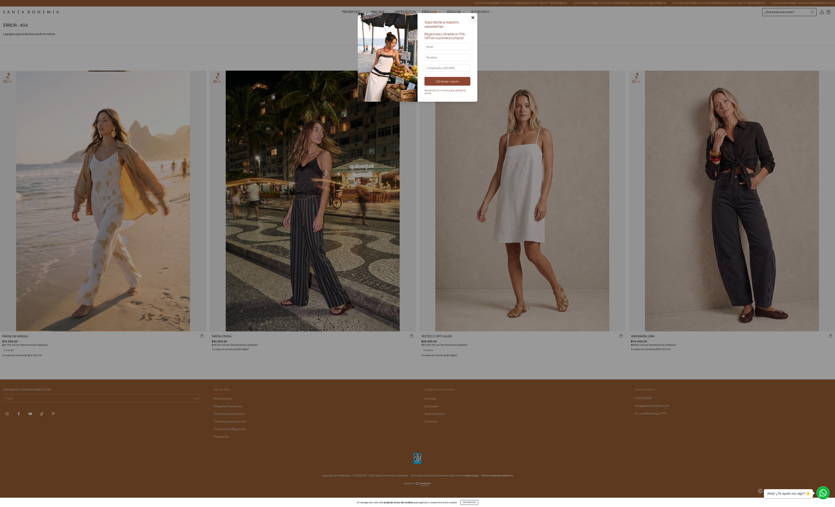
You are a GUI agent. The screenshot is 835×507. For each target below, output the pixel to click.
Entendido (469, 502)
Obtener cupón (447, 81)
